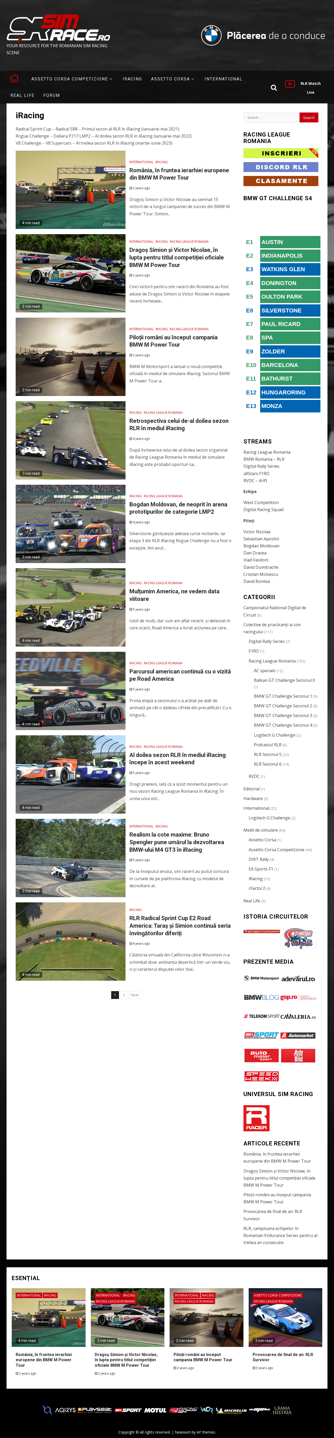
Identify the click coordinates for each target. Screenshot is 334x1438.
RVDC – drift (255, 480)
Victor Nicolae (257, 532)
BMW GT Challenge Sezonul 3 (283, 715)
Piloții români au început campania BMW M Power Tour (203, 1357)
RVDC (254, 776)
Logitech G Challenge (274, 735)
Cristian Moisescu (260, 574)
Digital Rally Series (261, 466)
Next (134, 994)
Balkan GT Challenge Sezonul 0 (284, 680)
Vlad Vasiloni (255, 560)
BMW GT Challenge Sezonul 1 (283, 696)
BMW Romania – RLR (263, 459)
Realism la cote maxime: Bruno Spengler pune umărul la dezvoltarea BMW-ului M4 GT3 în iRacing (176, 842)
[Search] (274, 87)
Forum (51, 95)
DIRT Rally (259, 859)
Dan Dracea (254, 553)
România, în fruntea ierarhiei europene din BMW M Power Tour (44, 1360)
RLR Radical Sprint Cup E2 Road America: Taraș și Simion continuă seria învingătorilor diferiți (180, 925)
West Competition (261, 502)
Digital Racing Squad (263, 509)
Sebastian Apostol (261, 539)
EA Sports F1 (261, 869)
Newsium (183, 1432)
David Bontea (256, 581)
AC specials (265, 670)
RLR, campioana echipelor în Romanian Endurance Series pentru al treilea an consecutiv (280, 1235)
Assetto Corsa (170, 78)
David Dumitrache (260, 567)
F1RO (254, 651)
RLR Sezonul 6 (268, 764)
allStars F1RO (256, 473)
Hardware (253, 798)
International (223, 78)
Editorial (251, 789)
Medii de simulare (260, 830)
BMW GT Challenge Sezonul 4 (283, 725)
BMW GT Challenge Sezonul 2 (283, 706)
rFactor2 (257, 888)
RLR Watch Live (311, 88)
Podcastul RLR (268, 745)
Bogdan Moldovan (261, 546)
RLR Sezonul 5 (268, 754)
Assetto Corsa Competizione (69, 78)
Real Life (22, 95)
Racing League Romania (189, 241)
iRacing (132, 78)
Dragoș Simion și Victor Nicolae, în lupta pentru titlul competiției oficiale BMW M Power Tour (176, 257)
